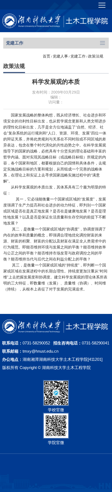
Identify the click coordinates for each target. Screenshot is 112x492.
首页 (46, 56)
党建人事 (60, 56)
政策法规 (95, 56)
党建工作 (78, 56)
